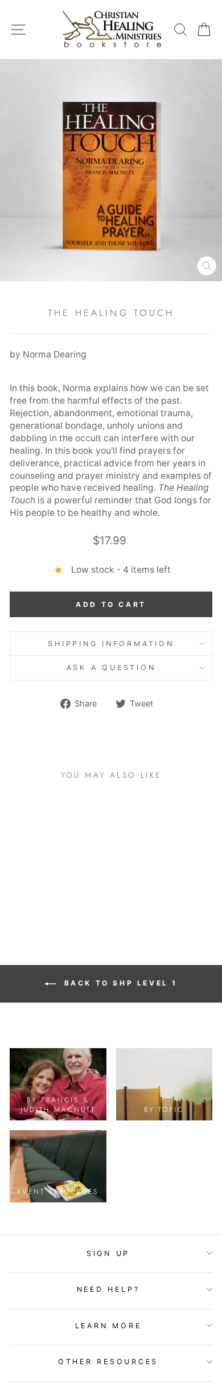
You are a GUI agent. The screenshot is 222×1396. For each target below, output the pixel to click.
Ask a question (111, 667)
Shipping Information (111, 643)
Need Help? (108, 1289)
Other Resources (108, 1361)
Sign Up (108, 1253)
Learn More (108, 1325)
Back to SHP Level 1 (119, 983)
